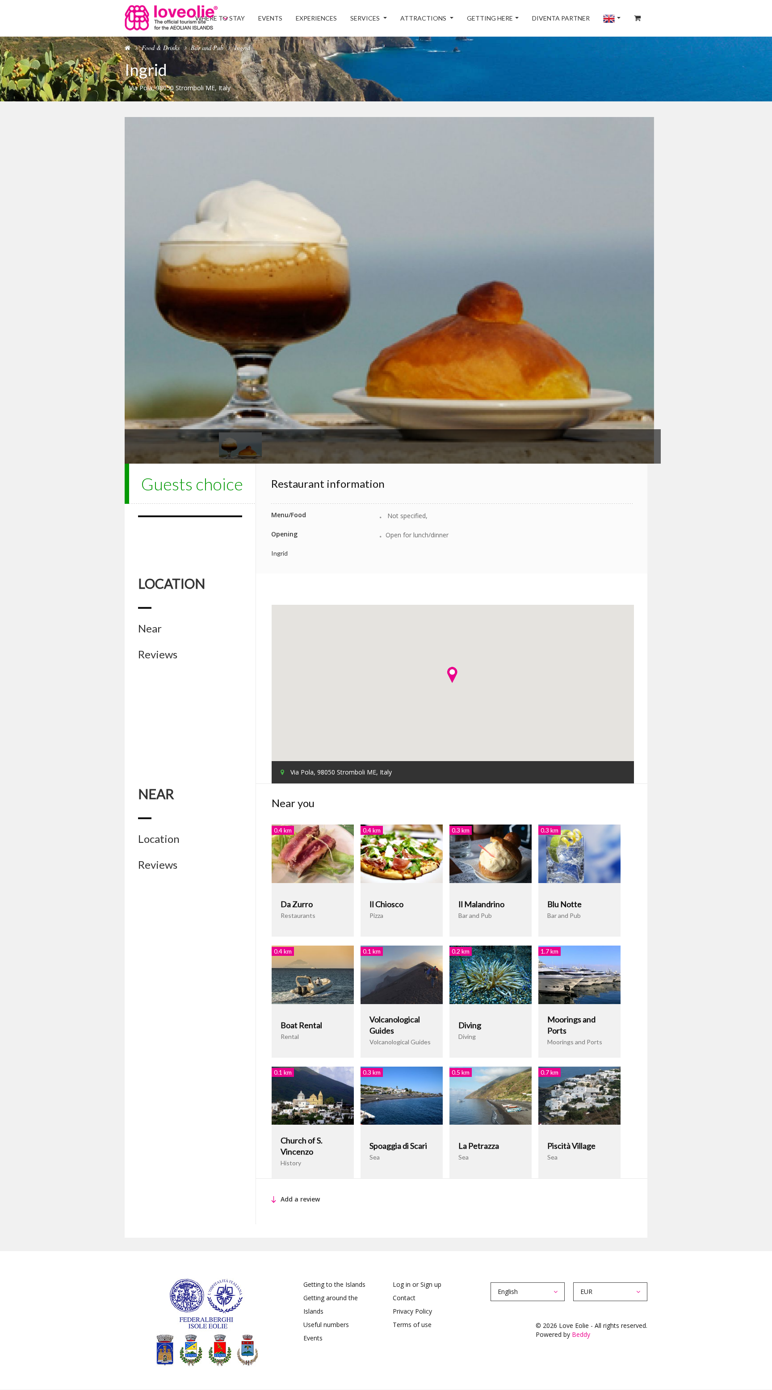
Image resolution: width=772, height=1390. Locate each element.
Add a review (300, 1199)
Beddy (581, 1334)
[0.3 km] (490, 853)
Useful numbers (326, 1324)
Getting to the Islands (334, 1284)
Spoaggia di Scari (398, 1146)
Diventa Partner (576, 18)
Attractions (452, 18)
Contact (404, 1298)
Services (400, 18)
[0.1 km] (402, 974)
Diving (469, 1025)
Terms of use (412, 1324)
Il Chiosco (386, 904)
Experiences (357, 18)
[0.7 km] (579, 1095)
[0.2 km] (490, 974)
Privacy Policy (412, 1311)
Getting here (512, 18)
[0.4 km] (313, 853)
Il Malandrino (481, 904)
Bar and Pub (207, 47)
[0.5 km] (490, 1095)
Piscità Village (571, 1146)
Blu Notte (564, 904)
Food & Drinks (161, 47)
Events (317, 18)
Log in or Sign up (417, 1284)
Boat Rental (301, 1025)
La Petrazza (478, 1146)
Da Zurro (297, 904)
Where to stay (273, 18)
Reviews (157, 654)
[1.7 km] (579, 974)
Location (159, 839)
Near (150, 628)
